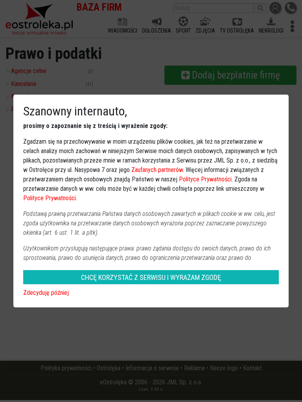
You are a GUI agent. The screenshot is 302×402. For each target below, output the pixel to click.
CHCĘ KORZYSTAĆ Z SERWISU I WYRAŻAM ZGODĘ (151, 277)
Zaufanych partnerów (157, 170)
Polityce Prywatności (205, 179)
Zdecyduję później (46, 292)
